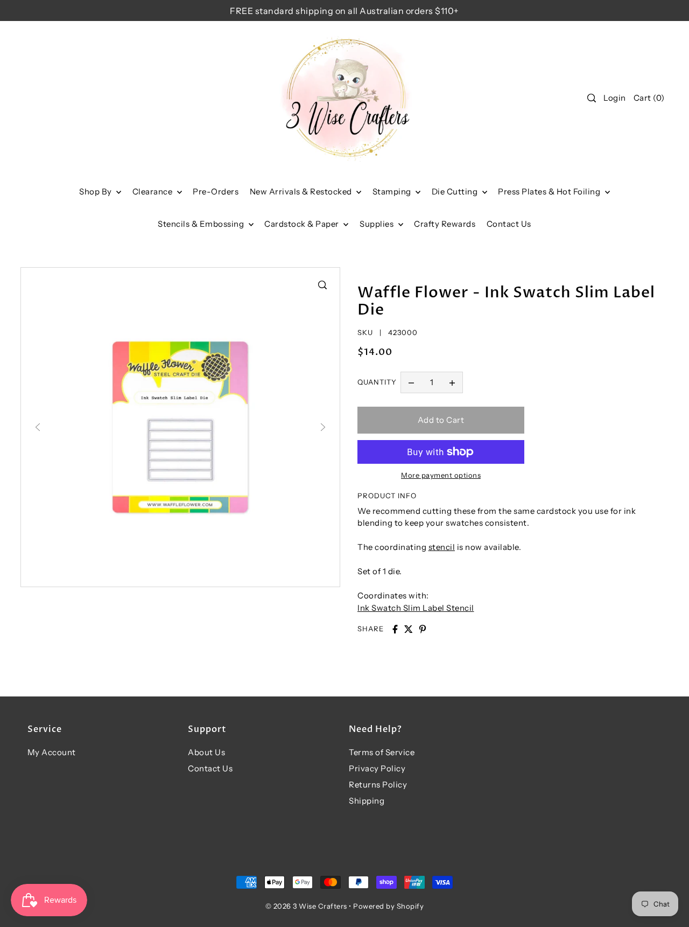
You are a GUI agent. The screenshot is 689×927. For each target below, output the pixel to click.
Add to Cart (441, 420)
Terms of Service (381, 752)
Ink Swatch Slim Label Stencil (415, 608)
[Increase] (452, 382)
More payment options (441, 475)
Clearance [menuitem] (153, 191)
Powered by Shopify (388, 906)
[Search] (592, 98)
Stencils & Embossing (202, 224)
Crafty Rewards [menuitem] (444, 224)
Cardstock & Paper (302, 224)
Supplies (378, 224)
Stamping (392, 191)
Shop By (96, 191)
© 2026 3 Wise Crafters (306, 906)
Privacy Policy (377, 768)
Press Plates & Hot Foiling (550, 191)
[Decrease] (411, 382)
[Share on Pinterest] (422, 629)
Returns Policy (378, 784)
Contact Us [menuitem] (509, 224)
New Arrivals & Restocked (302, 191)
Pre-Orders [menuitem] (215, 191)
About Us (206, 752)
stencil (441, 547)
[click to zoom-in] (322, 285)
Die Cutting (456, 191)
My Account (51, 752)
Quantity (377, 382)
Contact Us (210, 768)
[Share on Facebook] (395, 629)
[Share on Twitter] (408, 629)
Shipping (366, 801)
